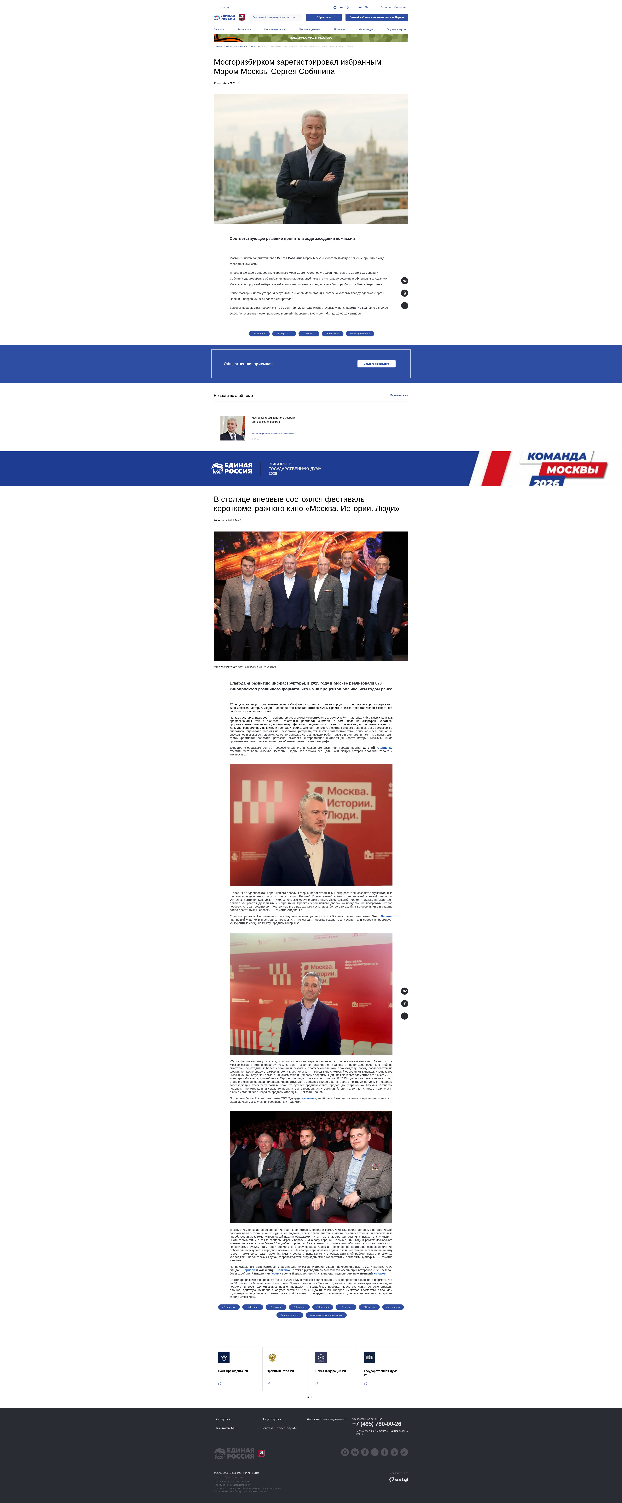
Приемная (339, 29)
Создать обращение (376, 363)
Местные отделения (310, 29)
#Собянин (259, 333)
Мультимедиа (366, 29)
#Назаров (369, 1307)
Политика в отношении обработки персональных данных (247, 1488)
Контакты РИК (226, 1428)
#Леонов (252, 1307)
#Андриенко (229, 1307)
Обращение (324, 17)
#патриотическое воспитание (326, 1315)
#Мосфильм (393, 1307)
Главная (218, 46)
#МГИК (309, 333)
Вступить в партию (397, 29)
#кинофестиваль (290, 1315)
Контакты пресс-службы (280, 1428)
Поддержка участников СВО (311, 37)
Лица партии (244, 29)
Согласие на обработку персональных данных (241, 1491)
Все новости (399, 395)
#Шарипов (299, 1307)
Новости (255, 46)
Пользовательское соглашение (232, 1481)
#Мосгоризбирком (360, 333)
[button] (308, 1397)
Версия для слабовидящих (393, 7)
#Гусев (346, 1307)
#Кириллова (332, 333)
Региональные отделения (326, 1419)
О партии (219, 29)
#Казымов (276, 1307)
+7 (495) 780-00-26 (376, 1423)
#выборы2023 (284, 333)
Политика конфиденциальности (232, 1485)
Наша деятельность (274, 29)
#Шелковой (322, 1307)
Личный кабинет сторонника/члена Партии (376, 17)
